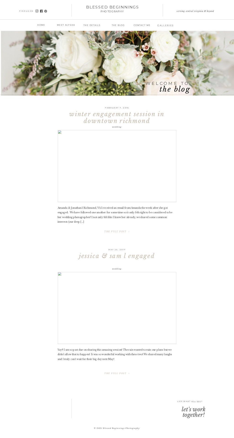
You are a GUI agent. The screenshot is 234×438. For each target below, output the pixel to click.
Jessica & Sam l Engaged (117, 256)
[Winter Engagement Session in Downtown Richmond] (117, 166)
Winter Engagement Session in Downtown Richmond (117, 117)
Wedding (117, 127)
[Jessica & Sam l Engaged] (117, 308)
